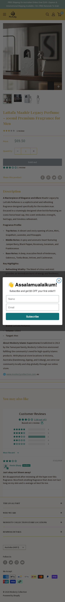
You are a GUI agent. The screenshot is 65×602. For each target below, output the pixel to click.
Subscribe (32, 316)
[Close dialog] (59, 280)
